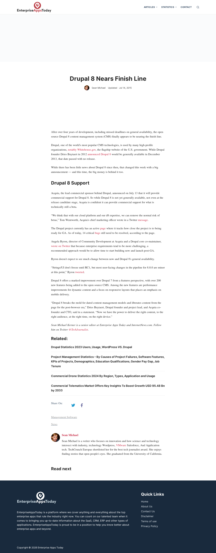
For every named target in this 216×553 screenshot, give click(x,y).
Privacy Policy (149, 526)
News (54, 424)
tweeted (79, 272)
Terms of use (149, 521)
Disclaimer (147, 516)
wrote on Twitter (61, 246)
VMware (121, 445)
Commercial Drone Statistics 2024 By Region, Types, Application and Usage (103, 376)
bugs (98, 233)
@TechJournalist (78, 329)
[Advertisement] (108, 38)
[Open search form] (198, 7)
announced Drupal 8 (100, 154)
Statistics (167, 7)
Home (144, 501)
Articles (149, 7)
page (103, 228)
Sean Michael (98, 87)
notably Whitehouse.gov (82, 149)
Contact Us (148, 511)
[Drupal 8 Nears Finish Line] (73, 405)
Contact (186, 7)
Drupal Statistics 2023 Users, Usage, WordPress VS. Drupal (91, 347)
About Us (146, 506)
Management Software (64, 417)
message (143, 220)
